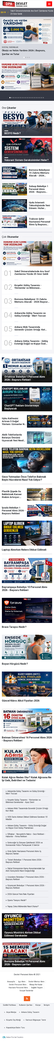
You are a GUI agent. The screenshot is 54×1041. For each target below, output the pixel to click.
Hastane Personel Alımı (18, 988)
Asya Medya (11, 1012)
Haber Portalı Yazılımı (14, 1037)
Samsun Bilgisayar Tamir (36, 1020)
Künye (38, 1005)
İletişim (47, 1005)
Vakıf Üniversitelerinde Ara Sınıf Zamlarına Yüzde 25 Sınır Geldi (31, 12)
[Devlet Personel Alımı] (15, 4)
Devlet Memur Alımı (36, 982)
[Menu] (49, 4)
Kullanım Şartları (25, 1005)
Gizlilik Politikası (9, 1005)
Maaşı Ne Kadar (36, 985)
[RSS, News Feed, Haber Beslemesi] (27, 998)
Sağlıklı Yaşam (37, 988)
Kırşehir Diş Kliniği (13, 1020)
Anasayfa (11, 982)
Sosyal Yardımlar (26, 991)
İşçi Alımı (21, 982)
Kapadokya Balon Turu (15, 1028)
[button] (23, 57)
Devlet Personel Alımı (17, 985)
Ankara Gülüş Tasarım (30, 1012)
